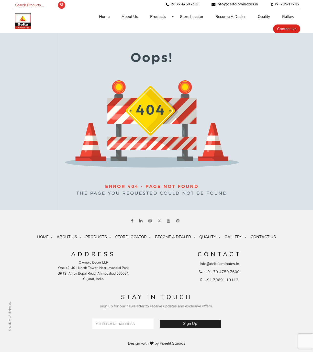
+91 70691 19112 (286, 4)
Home (104, 16)
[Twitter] (159, 221)
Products (158, 16)
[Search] (61, 5)
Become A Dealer (230, 16)
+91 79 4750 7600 (184, 4)
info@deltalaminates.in (237, 4)
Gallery (288, 16)
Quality (264, 16)
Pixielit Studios (172, 343)
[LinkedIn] (141, 221)
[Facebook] (132, 221)
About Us (130, 16)
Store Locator (191, 16)
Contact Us (286, 29)
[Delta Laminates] (36, 21)
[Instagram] (150, 221)
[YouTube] (168, 221)
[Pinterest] (178, 221)
